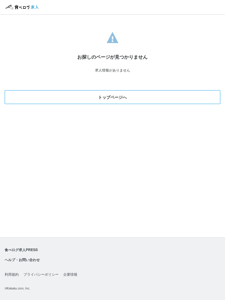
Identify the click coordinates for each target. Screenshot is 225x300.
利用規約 (12, 274)
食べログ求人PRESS (21, 249)
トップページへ (112, 97)
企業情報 (70, 274)
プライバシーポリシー (41, 274)
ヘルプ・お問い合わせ (22, 259)
